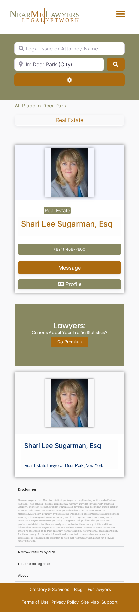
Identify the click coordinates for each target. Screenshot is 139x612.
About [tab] (23, 575)
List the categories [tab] (34, 564)
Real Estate (69, 120)
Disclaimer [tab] (27, 489)
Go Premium (69, 341)
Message (70, 267)
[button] (120, 13)
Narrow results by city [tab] (36, 552)
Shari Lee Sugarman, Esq (66, 223)
